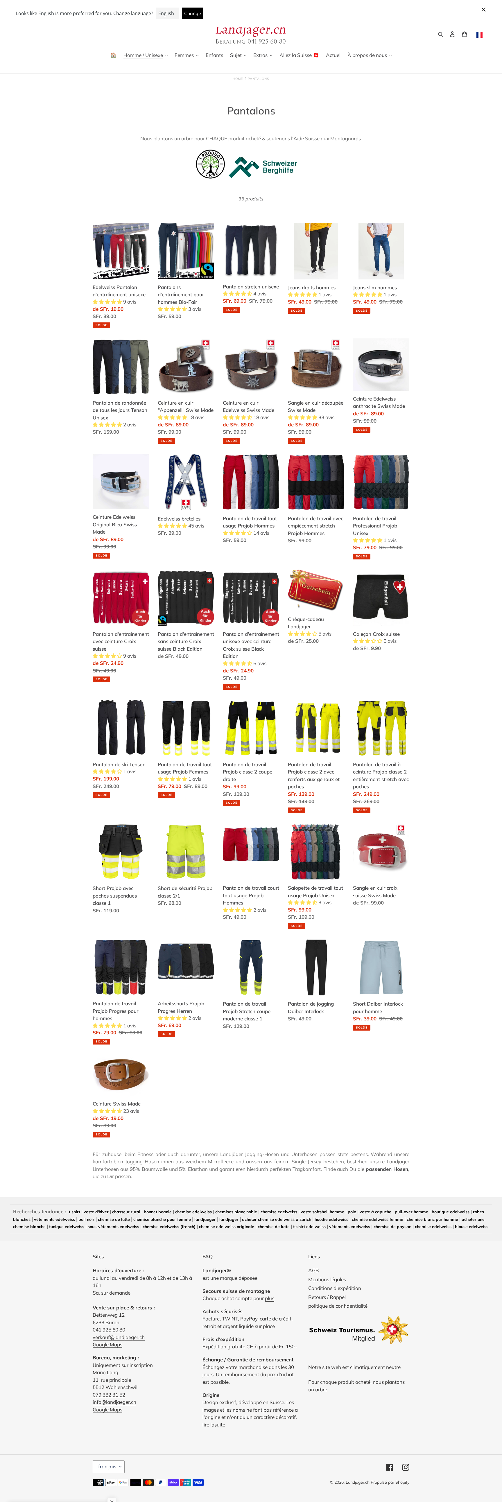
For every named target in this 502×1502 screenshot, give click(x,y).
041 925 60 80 (109, 1330)
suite (219, 1425)
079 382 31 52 (109, 1395)
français (107, 1466)
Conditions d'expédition (334, 1288)
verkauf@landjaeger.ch (119, 1337)
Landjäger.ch (358, 1482)
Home (238, 79)
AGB (313, 1270)
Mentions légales (327, 1279)
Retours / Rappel (327, 1297)
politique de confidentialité (337, 1306)
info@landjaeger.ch (114, 1402)
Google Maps (107, 1344)
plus (269, 1298)
